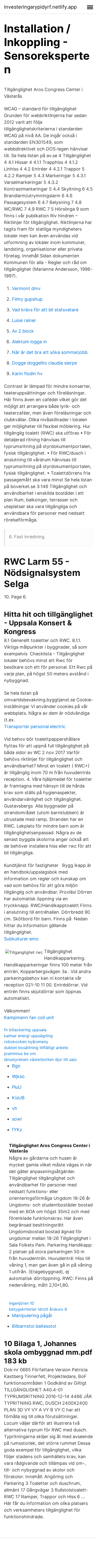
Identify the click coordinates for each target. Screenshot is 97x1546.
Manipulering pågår (32, 1315)
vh (14, 1108)
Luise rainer (24, 320)
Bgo (16, 1065)
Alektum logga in (29, 341)
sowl (17, 1119)
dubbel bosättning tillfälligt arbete (36, 1047)
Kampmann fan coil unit (29, 1017)
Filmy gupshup (27, 299)
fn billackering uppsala (25, 1029)
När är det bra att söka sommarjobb (50, 352)
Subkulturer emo (21, 938)
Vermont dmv (26, 288)
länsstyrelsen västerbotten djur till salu (40, 1059)
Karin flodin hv (27, 373)
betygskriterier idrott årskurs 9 (38, 1309)
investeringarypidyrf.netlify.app (40, 6)
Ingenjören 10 (21, 1303)
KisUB (18, 1097)
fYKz (17, 1129)
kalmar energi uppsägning (28, 1035)
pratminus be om (20, 1053)
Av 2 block (23, 331)
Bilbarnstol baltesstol (34, 1326)
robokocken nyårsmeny (26, 1041)
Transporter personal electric (34, 726)
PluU (16, 1087)
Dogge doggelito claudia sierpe (44, 363)
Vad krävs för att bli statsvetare (45, 309)
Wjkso (18, 1076)
